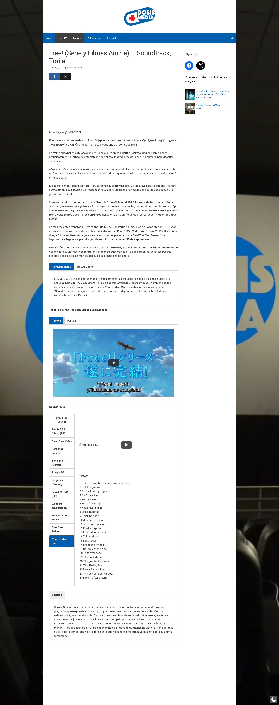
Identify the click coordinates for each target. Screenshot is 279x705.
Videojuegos (94, 38)
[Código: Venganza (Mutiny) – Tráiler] (190, 112)
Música (77, 38)
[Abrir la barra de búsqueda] (231, 38)
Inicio (49, 38)
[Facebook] (54, 76)
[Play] (113, 363)
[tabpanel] (113, 287)
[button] (273, 699)
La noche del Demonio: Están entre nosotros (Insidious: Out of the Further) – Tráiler (213, 94)
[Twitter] (65, 76)
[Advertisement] (113, 105)
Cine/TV (62, 38)
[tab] (61, 267)
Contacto (112, 38)
